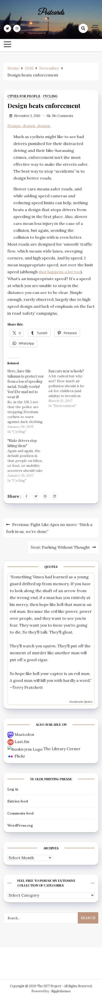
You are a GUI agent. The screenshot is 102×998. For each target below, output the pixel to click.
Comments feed (20, 813)
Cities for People (23, 96)
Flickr (20, 756)
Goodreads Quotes (80, 701)
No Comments (62, 116)
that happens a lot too (59, 271)
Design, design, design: (29, 125)
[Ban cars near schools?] (69, 388)
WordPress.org (20, 825)
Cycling (50, 96)
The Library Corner (62, 748)
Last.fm (22, 741)
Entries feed (17, 801)
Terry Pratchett (28, 687)
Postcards (51, 13)
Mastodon (24, 734)
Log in (12, 789)
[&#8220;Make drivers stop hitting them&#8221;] (28, 460)
